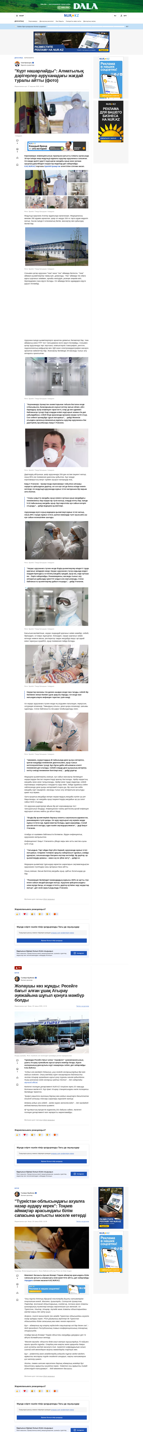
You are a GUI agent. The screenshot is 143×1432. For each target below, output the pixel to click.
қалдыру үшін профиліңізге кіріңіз (62, 933)
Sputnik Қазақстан (52, 166)
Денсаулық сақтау (89, 21)
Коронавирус (33, 21)
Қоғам (17, 973)
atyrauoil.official (30, 1082)
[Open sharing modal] (17, 157)
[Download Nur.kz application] (71, 6)
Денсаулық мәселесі (47, 21)
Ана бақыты (60, 21)
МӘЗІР (21, 16)
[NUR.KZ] (71, 15)
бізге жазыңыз (49, 899)
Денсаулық (19, 21)
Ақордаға (28, 1280)
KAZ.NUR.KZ (29, 166)
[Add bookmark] (17, 165)
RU (115, 16)
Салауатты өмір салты (73, 21)
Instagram (80, 953)
